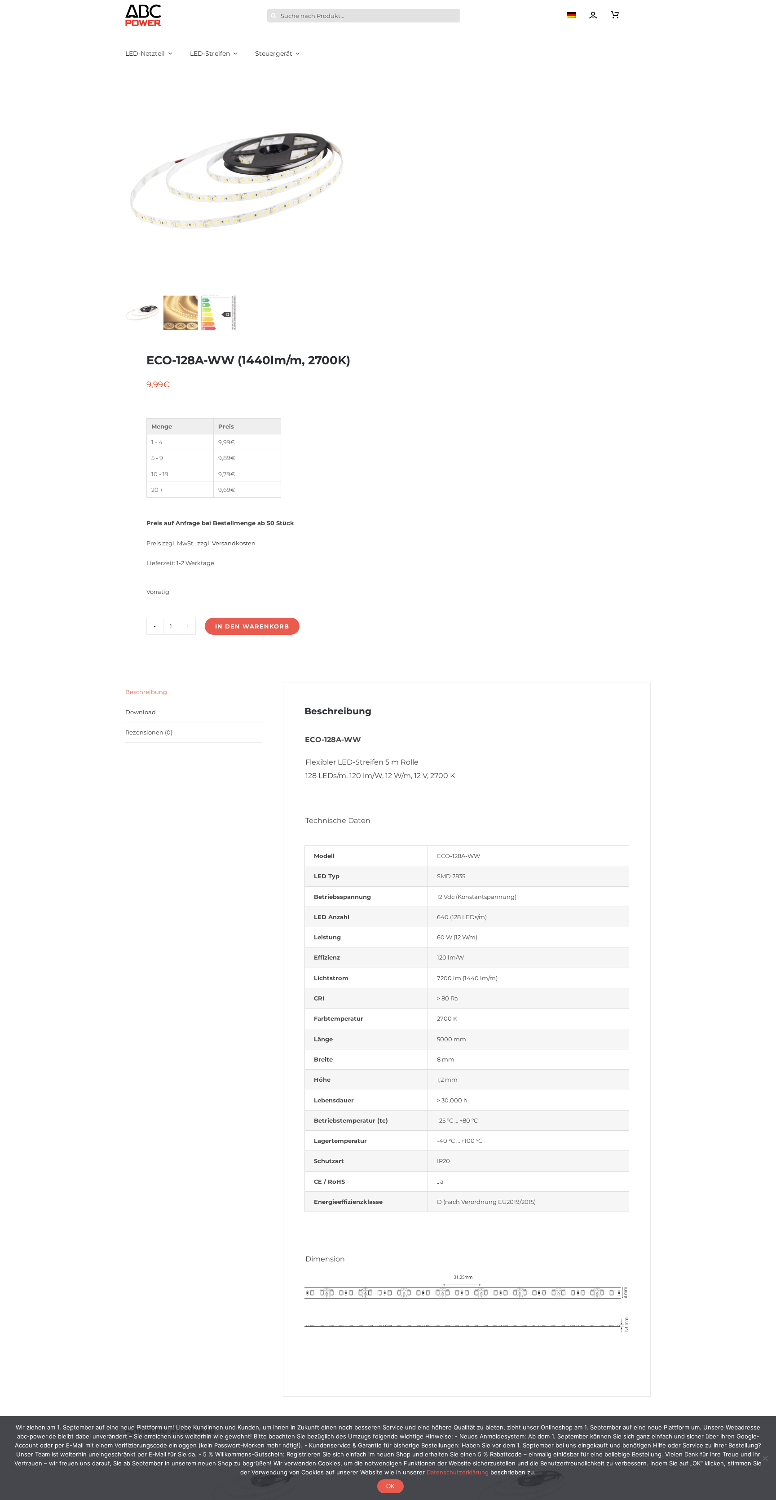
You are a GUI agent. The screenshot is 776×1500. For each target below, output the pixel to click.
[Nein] (764, 1458)
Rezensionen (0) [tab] (148, 732)
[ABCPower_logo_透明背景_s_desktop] (143, 7)
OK (390, 1486)
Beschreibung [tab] (146, 691)
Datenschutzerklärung (458, 1472)
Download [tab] (140, 712)
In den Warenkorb (252, 626)
